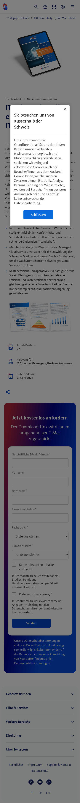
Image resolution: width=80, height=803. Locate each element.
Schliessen (38, 214)
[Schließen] (65, 109)
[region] (40, 165)
